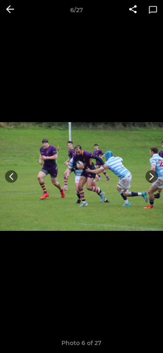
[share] (133, 10)
